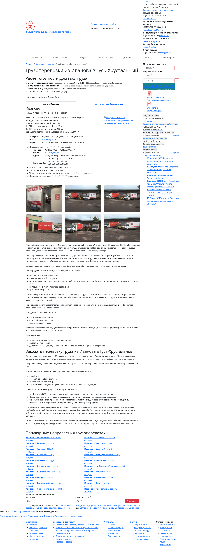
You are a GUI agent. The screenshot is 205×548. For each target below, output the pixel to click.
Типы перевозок (141, 539)
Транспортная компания (24, 511)
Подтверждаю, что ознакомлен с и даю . (83, 506)
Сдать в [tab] (51, 104)
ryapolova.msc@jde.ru (153, 30)
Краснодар (113, 533)
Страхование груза (142, 530)
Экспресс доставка (142, 527)
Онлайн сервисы (105, 57)
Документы (128, 57)
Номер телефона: (83, 497)
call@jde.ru (164, 35)
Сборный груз (140, 524)
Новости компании (152, 155)
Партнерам (168, 57)
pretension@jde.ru (151, 41)
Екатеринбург (114, 536)
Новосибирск (114, 530)
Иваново (147, 1)
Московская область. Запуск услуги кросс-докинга (160, 192)
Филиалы (16, 516)
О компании (36, 57)
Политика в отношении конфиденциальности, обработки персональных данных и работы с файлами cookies (77, 530)
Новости (33, 524)
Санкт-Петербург (115, 527)
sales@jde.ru (165, 52)
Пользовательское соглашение (70, 536)
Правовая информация (63, 522)
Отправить (132, 501)
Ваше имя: (30, 497)
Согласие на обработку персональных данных (77, 524)
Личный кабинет (159, 87)
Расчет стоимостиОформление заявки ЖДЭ (159, 99)
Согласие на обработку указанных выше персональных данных (109, 508)
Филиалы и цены (61, 57)
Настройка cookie (74, 516)
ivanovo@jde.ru (49, 139)
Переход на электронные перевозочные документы (160, 161)
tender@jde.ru (149, 18)
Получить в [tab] (108, 104)
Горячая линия (98, 24)
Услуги (83, 57)
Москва (111, 524)
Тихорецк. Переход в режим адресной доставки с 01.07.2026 (163, 201)
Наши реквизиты (63, 539)
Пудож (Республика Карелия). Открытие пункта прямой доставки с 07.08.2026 (163, 184)
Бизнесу (148, 57)
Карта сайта (110, 24)
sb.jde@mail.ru (149, 47)
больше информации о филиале (158, 10)
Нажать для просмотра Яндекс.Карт (42, 97)
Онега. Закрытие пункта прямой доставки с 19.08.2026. (162, 169)
